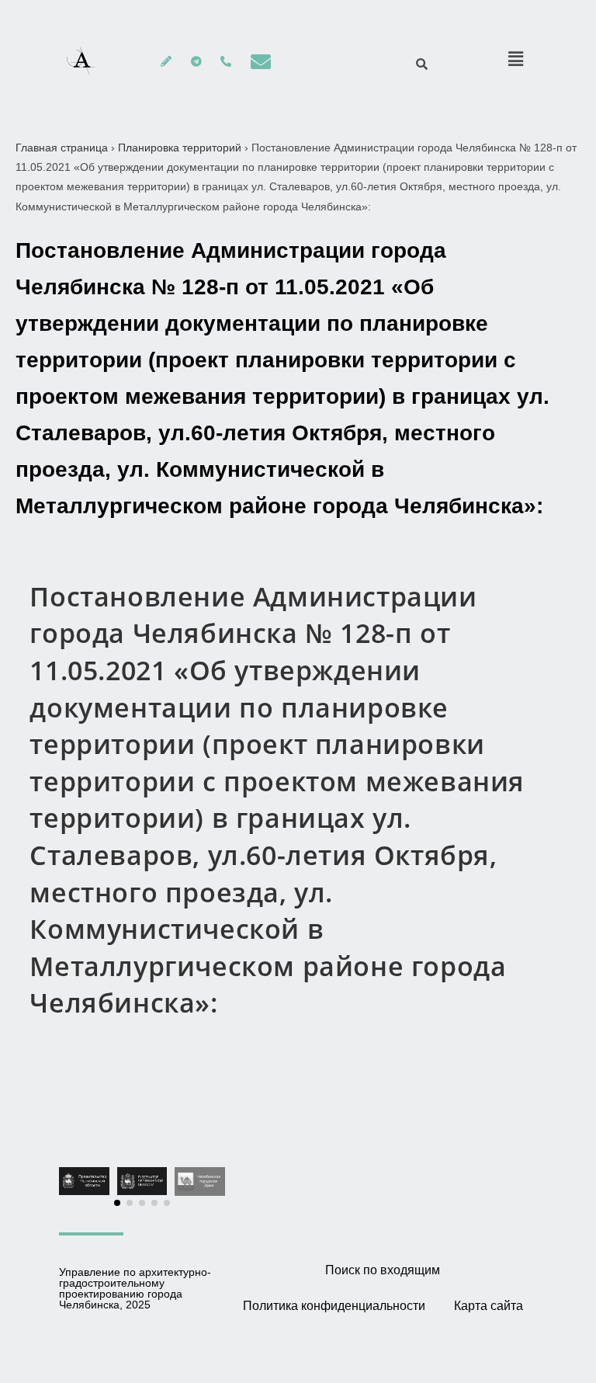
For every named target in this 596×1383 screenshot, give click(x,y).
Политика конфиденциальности (334, 1305)
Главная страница (62, 147)
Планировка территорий (179, 147)
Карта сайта (488, 1305)
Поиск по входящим (382, 1270)
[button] (117, 1203)
